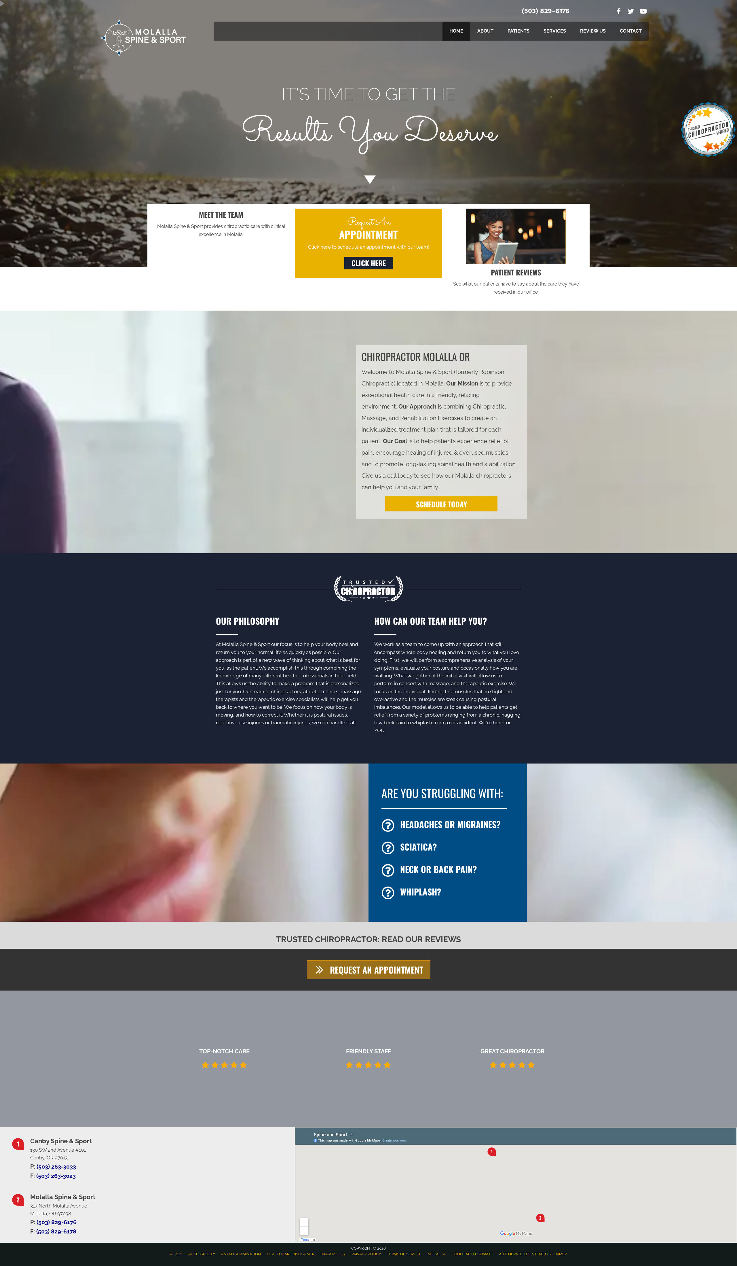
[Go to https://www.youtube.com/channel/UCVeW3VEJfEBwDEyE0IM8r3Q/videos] (643, 12)
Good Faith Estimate (472, 1254)
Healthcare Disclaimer (290, 1254)
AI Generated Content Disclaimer (533, 1254)
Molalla (437, 1254)
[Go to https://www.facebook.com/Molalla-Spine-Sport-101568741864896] (619, 12)
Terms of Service (404, 1254)
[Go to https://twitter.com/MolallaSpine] (631, 12)
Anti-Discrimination (241, 1254)
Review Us (593, 31)
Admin (176, 1254)
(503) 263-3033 (56, 1166)
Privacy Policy (366, 1254)
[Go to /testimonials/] (516, 281)
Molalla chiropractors (483, 475)
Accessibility (201, 1254)
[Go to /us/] (221, 224)
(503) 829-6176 (545, 10)
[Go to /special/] (368, 125)
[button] (368, 263)
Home (456, 31)
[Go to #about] (368, 179)
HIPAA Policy (332, 1254)
